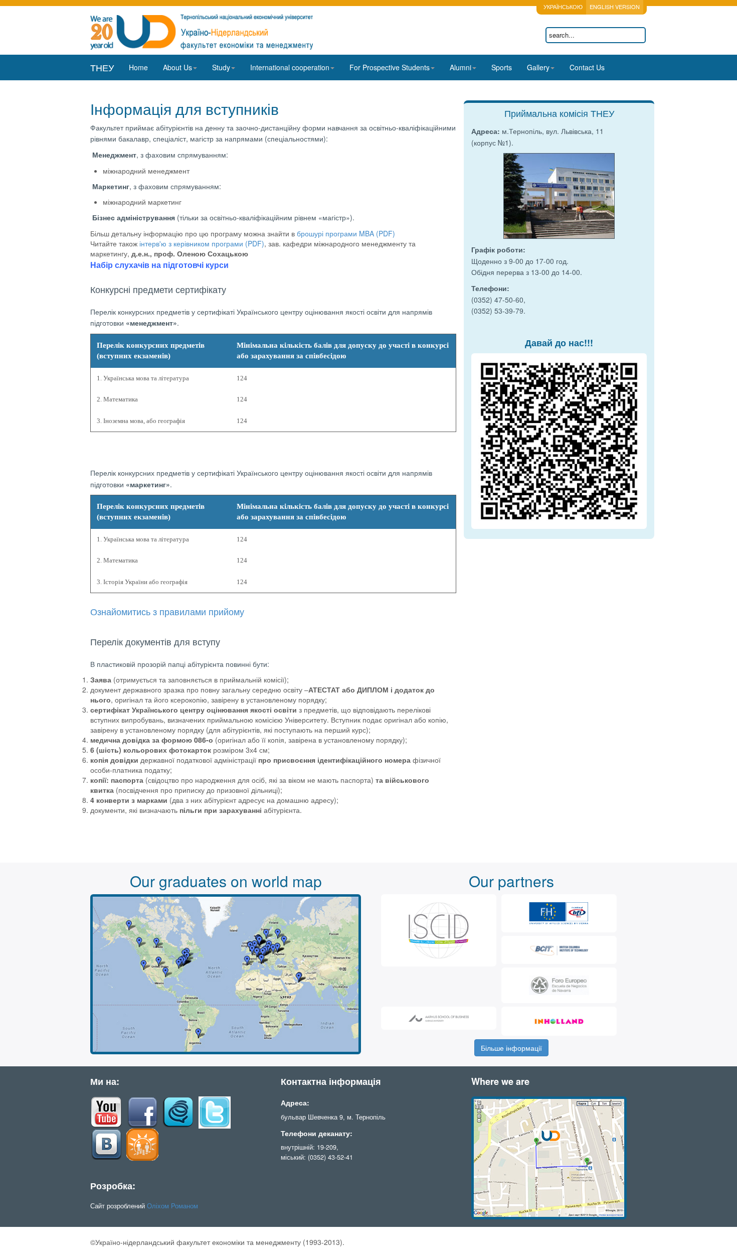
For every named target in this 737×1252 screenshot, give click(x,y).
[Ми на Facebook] (142, 1111)
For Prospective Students (389, 67)
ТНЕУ (102, 67)
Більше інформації (511, 1048)
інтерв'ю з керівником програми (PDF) (201, 243)
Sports (501, 67)
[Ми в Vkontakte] (106, 1144)
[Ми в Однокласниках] (142, 1144)
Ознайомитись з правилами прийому (167, 612)
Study (221, 67)
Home (138, 67)
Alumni (460, 67)
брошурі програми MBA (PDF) (346, 233)
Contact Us (587, 67)
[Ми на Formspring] (178, 1111)
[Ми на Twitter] (215, 1111)
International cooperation (289, 67)
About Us (177, 67)
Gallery (538, 67)
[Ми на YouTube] (106, 1111)
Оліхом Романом (172, 1205)
